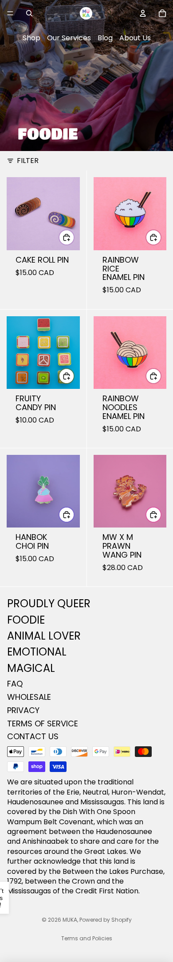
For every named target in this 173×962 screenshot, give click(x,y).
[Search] (29, 13)
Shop (31, 38)
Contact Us (33, 736)
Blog (105, 38)
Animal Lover (44, 635)
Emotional (37, 652)
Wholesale (29, 696)
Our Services (69, 38)
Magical (31, 668)
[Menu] (10, 13)
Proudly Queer (48, 603)
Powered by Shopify (105, 919)
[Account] (143, 13)
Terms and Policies (86, 938)
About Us (135, 38)
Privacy (23, 710)
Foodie (26, 620)
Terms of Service (42, 723)
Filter (28, 161)
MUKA (70, 919)
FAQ (15, 683)
